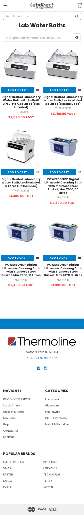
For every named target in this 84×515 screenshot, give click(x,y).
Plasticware (53, 412)
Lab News (9, 418)
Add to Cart (17, 90)
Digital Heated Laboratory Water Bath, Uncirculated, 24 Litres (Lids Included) (63, 100)
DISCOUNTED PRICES (16, 399)
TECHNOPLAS (52, 474)
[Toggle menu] (5, 5)
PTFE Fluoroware (56, 418)
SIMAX (7, 468)
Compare (38, 90)
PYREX (7, 487)
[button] (77, 37)
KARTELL (8, 474)
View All (48, 487)
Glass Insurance (14, 412)
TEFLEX (47, 481)
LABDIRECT (50, 468)
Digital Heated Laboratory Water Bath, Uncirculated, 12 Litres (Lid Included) (21, 182)
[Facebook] (39, 368)
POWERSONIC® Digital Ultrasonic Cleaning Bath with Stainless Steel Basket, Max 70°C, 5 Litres (63, 270)
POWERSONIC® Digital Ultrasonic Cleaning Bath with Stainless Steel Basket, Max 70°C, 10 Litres (21, 270)
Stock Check (11, 405)
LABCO (7, 481)
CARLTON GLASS (14, 462)
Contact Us (11, 431)
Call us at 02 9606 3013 (42, 358)
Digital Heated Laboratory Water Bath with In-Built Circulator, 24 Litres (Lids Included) (21, 102)
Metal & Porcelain (57, 424)
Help (6, 424)
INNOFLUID (50, 462)
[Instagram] (45, 368)
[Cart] (79, 5)
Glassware (52, 405)
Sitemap (9, 437)
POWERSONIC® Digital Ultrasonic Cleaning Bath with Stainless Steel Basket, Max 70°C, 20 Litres (63, 186)
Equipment (52, 399)
